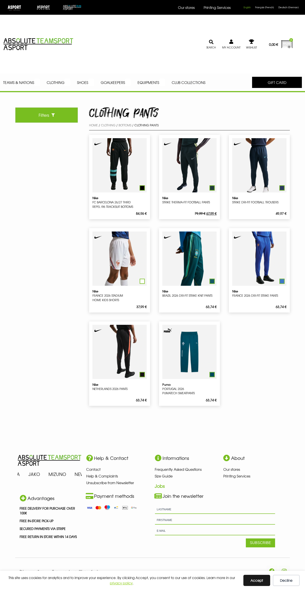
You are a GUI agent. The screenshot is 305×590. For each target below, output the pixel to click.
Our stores (186, 7)
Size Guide (164, 476)
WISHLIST (251, 47)
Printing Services (217, 7)
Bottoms (125, 125)
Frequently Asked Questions (178, 469)
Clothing (108, 125)
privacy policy (121, 583)
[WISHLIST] (251, 42)
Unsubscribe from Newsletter (110, 482)
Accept (257, 580)
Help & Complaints (102, 476)
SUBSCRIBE (260, 543)
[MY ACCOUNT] (231, 42)
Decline (286, 580)
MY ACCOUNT (231, 47)
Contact (93, 469)
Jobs (160, 486)
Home (93, 125)
